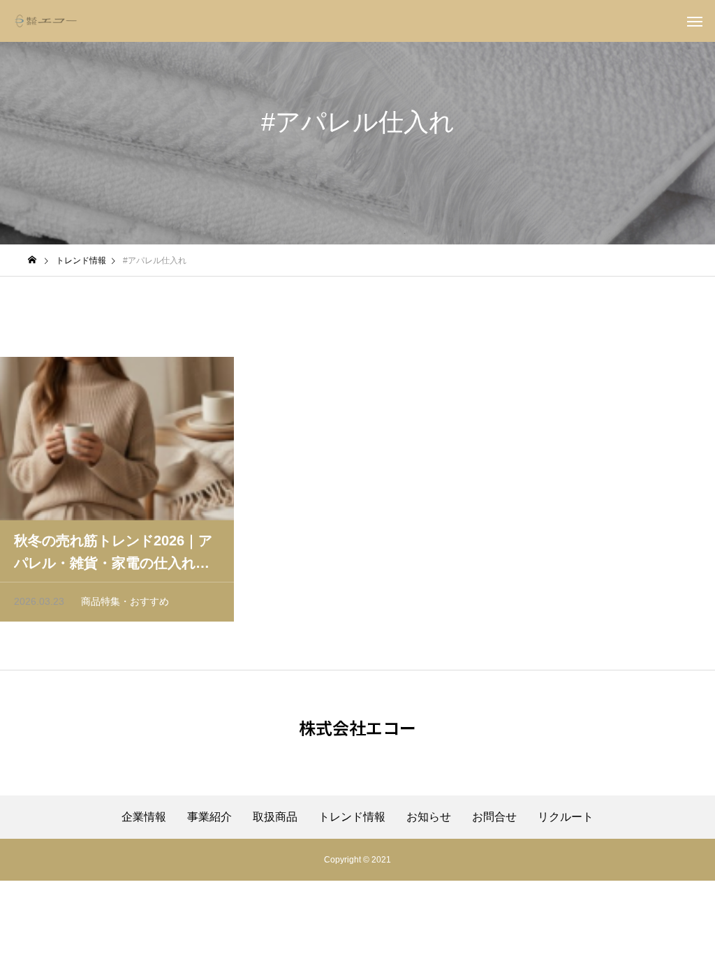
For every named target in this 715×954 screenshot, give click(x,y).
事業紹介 (209, 817)
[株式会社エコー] (45, 21)
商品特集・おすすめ (125, 601)
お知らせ (428, 817)
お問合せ (494, 817)
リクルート (566, 817)
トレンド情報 (351, 817)
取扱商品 (275, 817)
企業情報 (143, 817)
